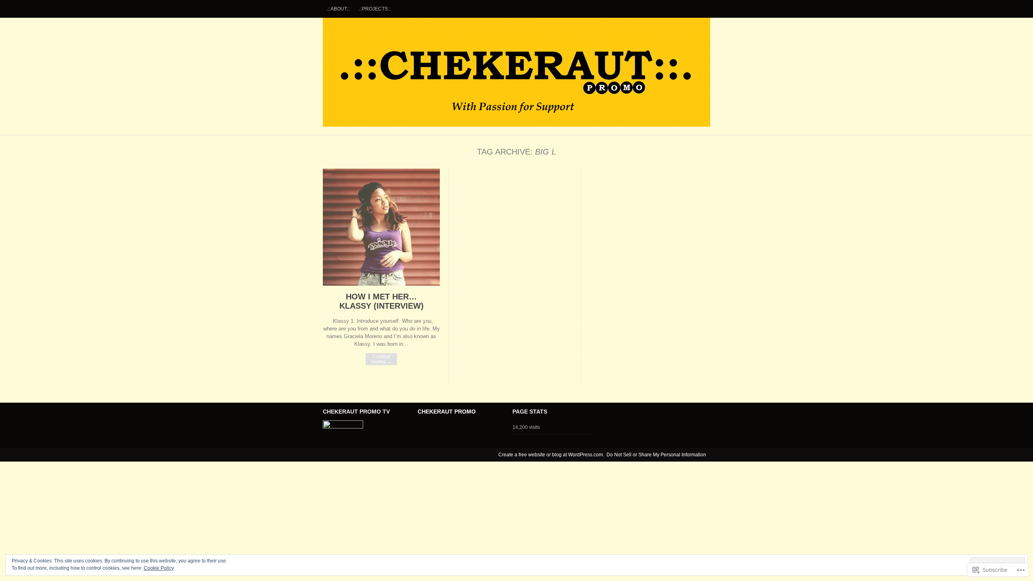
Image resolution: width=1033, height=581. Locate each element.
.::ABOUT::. (338, 9)
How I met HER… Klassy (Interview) (381, 301)
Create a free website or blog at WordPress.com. (551, 455)
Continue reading (381, 359)
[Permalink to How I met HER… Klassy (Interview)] (381, 284)
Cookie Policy (159, 568)
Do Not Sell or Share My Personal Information (656, 455)
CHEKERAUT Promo (516, 72)
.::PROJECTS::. (374, 9)
